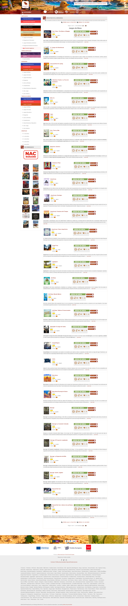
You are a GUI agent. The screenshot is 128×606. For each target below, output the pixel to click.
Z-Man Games (33, 599)
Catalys (59, 571)
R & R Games (23, 590)
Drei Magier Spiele (43, 574)
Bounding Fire (39, 571)
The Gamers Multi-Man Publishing (75, 594)
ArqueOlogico (56, 343)
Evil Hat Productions (64, 576)
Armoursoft (23, 569)
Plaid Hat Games (80, 588)
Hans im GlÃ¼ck (24, 581)
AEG (65, 567)
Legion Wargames (93, 583)
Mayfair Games (81, 585)
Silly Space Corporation (60, 592)
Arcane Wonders (91, 567)
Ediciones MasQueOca (86, 574)
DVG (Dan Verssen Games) (53, 574)
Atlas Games (54, 569)
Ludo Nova (59, 585)
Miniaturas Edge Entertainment (91, 585)
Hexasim (36, 581)
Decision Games (65, 573)
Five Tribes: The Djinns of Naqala (61, 31)
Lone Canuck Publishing (25, 585)
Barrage (52, 407)
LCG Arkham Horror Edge (55, 583)
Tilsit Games (90, 594)
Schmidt (93, 590)
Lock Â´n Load (101, 583)
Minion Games (101, 585)
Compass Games (93, 571)
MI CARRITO (79, 3)
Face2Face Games (81, 576)
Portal (86, 588)
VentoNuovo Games (95, 595)
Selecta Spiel (43, 592)
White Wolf (62, 597)
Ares (97, 567)
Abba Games (46, 567)
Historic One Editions (48, 581)
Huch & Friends (69, 581)
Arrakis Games (29, 569)
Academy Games (53, 567)
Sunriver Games (45, 594)
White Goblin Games (55, 597)
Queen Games (103, 588)
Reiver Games (54, 590)
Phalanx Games (73, 588)
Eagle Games (62, 574)
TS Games (38, 595)
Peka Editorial (58, 588)
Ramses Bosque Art (31, 590)
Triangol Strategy (31, 595)
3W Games (33, 567)
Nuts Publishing (88, 587)
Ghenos (76, 580)
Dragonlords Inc (35, 574)
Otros (41, 588)
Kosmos (43, 583)
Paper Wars (45, 588)
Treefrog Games (24, 595)
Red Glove (48, 590)
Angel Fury (55, 245)
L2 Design (47, 583)
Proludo (97, 588)
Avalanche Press (71, 569)
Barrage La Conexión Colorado (60, 424)
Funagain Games (71, 578)
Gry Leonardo (101, 580)
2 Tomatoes (28, 567)
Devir (86, 573)
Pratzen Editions (91, 588)
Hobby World (56, 581)
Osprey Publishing (35, 588)
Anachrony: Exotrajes (56, 195)
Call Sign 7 (55, 571)
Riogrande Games (78, 590)
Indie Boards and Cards (80, 581)
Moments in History (25, 587)
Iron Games (101, 581)
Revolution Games (70, 590)
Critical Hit (33, 573)
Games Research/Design (41, 580)
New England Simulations (60, 587)
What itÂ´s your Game (37, 597)
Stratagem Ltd (23, 594)
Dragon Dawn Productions (26, 574)
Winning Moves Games (70, 597)
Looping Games (45, 585)
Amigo (80, 567)
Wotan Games (24, 599)
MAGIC (68, 585)
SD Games (38, 592)
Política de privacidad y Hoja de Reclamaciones (66, 562)
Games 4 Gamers (31, 580)
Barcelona (55, 375)
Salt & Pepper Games (87, 590)
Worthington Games (101, 597)
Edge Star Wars (78, 574)
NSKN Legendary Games (71, 587)
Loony (40, 585)
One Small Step (102, 587)
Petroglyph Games (65, 588)
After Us (52, 98)
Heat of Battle (31, 581)
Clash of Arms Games (76, 571)
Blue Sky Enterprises (31, 571)
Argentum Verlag (101, 567)
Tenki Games (65, 594)
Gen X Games (71, 580)
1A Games (23, 567)
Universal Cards (80, 595)
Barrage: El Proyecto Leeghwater (59, 440)
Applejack (55, 261)
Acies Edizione (60, 567)
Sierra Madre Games (51, 592)
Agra (51, 114)
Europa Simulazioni (56, 576)
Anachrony (53, 179)
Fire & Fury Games (32, 578)
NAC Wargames (46, 587)
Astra (53, 359)
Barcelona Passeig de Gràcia (59, 391)
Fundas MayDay (78, 578)
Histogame (41, 581)
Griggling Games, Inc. (93, 580)
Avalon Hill (78, 569)
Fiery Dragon (97, 576)
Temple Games (58, 594)
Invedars (96, 581)
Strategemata (30, 594)
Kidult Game (37, 583)
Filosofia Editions (24, 578)
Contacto (53, 562)
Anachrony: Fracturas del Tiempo (59, 211)
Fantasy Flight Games (90, 576)
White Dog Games (46, 597)
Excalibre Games (72, 576)
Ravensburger (39, 590)
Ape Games (84, 567)
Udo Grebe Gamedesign (67, 595)
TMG (94, 594)
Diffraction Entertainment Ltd (94, 573)
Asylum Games (47, 569)
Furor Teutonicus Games (88, 578)
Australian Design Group (63, 569)
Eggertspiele (32, 576)
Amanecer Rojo (56, 162)
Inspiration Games (89, 581)
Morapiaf (31, 587)
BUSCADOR (86, 3)
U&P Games (51, 595)
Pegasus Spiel (52, 588)
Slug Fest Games (84, 592)
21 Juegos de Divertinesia (57, 47)
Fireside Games (40, 578)
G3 (94, 578)
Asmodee (42, 569)
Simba (67, 592)
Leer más (86, 42)
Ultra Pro (74, 595)
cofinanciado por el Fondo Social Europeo (65, 554)
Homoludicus (62, 581)
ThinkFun (85, 594)
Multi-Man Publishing (38, 587)
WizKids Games (88, 597)
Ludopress (64, 585)
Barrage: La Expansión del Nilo (58, 456)
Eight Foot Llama (39, 576)
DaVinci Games (50, 573)
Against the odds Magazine (72, 567)
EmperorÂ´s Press (47, 576)
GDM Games (57, 580)
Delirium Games (72, 573)
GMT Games (85, 580)
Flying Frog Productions (48, 578)
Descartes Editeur (80, 573)
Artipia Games (36, 569)
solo (83, 22)
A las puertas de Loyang (56, 63)
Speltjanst (91, 592)
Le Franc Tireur (86, 583)
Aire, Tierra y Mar (54, 130)
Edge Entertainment (70, 574)
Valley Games (87, 595)
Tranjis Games (99, 594)
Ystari (28, 599)
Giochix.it (80, 580)
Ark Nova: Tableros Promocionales (61, 310)
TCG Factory (51, 594)
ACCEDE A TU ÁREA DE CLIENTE (98, 3)
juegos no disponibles (69, 22)
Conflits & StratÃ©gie (101, 571)
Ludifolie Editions (52, 585)
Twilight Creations (44, 595)
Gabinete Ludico (99, 578)
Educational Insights (25, 576)
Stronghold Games (37, 594)
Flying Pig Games (57, 578)
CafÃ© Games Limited (47, 571)
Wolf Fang (94, 597)
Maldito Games (74, 585)
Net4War (52, 587)
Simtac (78, 592)
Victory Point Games (25, 597)
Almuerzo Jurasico (55, 146)
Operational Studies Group (26, 588)
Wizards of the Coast (80, 597)
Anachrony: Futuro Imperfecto (60, 229)
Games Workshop (50, 580)
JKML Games (23, 583)
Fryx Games (64, 578)
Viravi (31, 597)
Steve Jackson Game (98, 592)
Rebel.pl (44, 590)
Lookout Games (34, 585)
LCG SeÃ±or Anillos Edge (77, 583)
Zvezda (41, 599)
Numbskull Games (80, 587)
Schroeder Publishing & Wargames (28, 592)
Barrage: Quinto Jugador (56, 472)
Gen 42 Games (64, 580)
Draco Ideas (103, 573)
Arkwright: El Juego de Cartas (58, 326)
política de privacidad (67, 604)
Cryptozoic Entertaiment (41, 573)
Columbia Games (85, 571)
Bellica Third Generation (95, 569)
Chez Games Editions (66, 571)
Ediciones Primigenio (96, 574)
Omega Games (95, 587)
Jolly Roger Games (31, 583)
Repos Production (61, 590)
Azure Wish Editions (85, 569)
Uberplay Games (58, 595)
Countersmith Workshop (26, 573)
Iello (74, 581)
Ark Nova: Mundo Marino (54, 294)
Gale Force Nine (24, 580)
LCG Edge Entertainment (66, 583)
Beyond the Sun (56, 489)
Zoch (38, 599)
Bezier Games (24, 571)
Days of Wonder (57, 573)
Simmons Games (73, 592)
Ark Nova (53, 278)
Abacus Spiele (40, 567)
